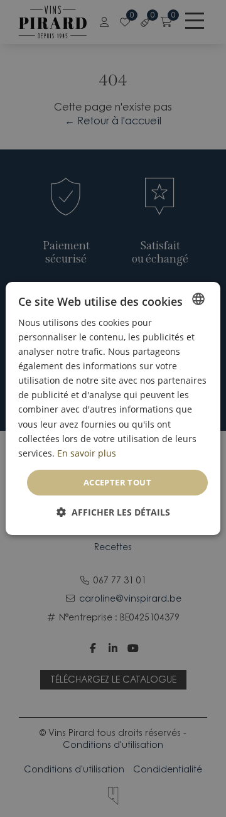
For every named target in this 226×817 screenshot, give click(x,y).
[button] (113, 512)
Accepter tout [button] (117, 482)
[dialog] (113, 409)
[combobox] (198, 299)
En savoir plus (86, 453)
